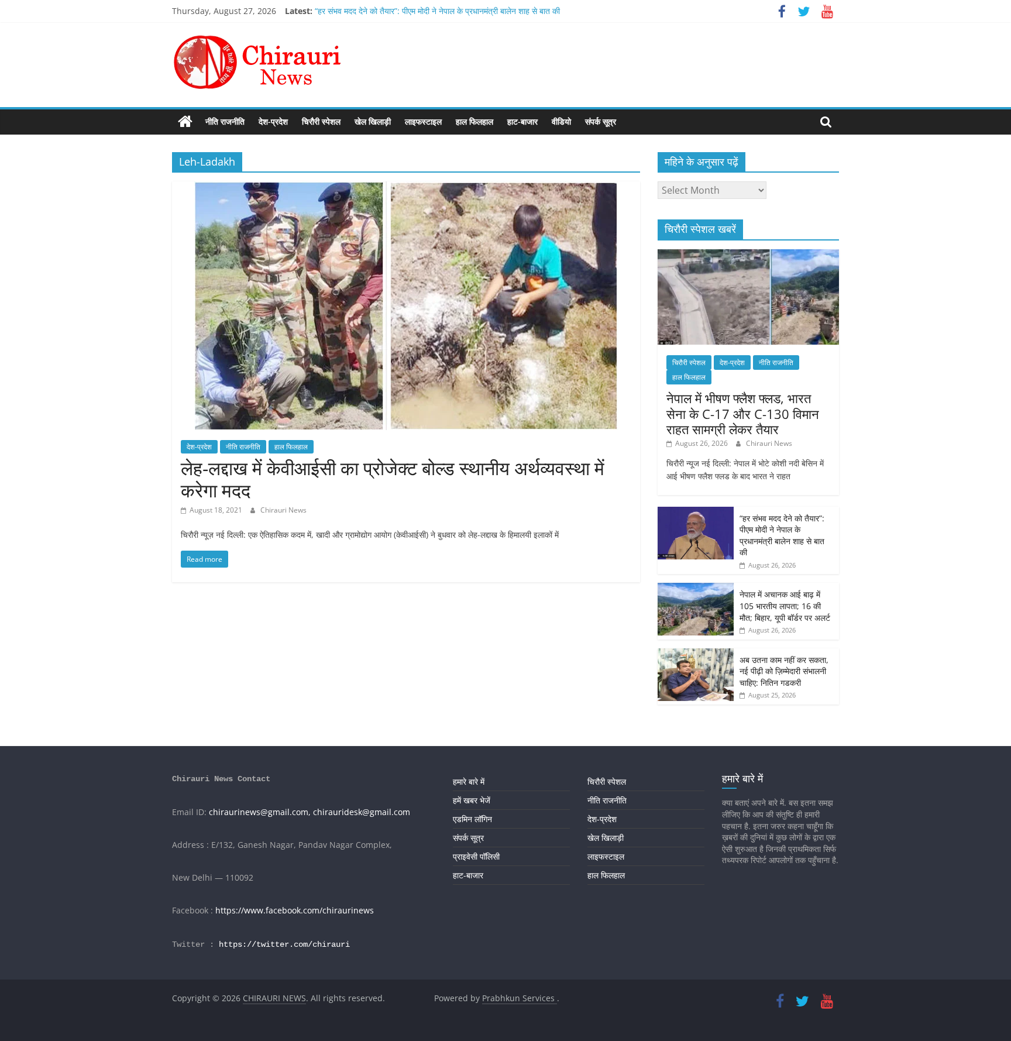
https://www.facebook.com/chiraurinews (294, 910)
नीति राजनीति (225, 121)
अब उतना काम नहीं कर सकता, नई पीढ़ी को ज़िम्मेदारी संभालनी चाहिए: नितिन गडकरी (784, 671)
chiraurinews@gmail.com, (260, 811)
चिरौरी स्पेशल (321, 121)
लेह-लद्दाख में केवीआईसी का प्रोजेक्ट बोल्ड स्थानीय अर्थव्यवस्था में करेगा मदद (392, 479)
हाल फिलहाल (474, 121)
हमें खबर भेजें (471, 800)
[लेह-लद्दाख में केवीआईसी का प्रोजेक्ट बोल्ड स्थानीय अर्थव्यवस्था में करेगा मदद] (406, 188)
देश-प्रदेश (273, 121)
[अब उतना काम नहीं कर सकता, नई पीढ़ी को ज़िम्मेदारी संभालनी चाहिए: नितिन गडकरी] (696, 654)
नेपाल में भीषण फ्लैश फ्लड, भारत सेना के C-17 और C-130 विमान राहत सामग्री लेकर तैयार (742, 413)
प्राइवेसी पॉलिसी (476, 856)
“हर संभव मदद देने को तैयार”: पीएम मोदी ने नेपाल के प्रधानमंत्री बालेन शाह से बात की (437, 10)
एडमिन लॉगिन (472, 818)
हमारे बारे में (468, 781)
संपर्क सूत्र (600, 121)
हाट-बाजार (522, 121)
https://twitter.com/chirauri (284, 944)
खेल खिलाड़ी (373, 121)
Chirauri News (283, 510)
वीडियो (561, 121)
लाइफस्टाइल (423, 121)
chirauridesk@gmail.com (361, 811)
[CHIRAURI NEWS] (185, 121)
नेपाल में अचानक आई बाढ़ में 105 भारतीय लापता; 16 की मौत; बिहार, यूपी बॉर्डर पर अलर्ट (785, 606)
